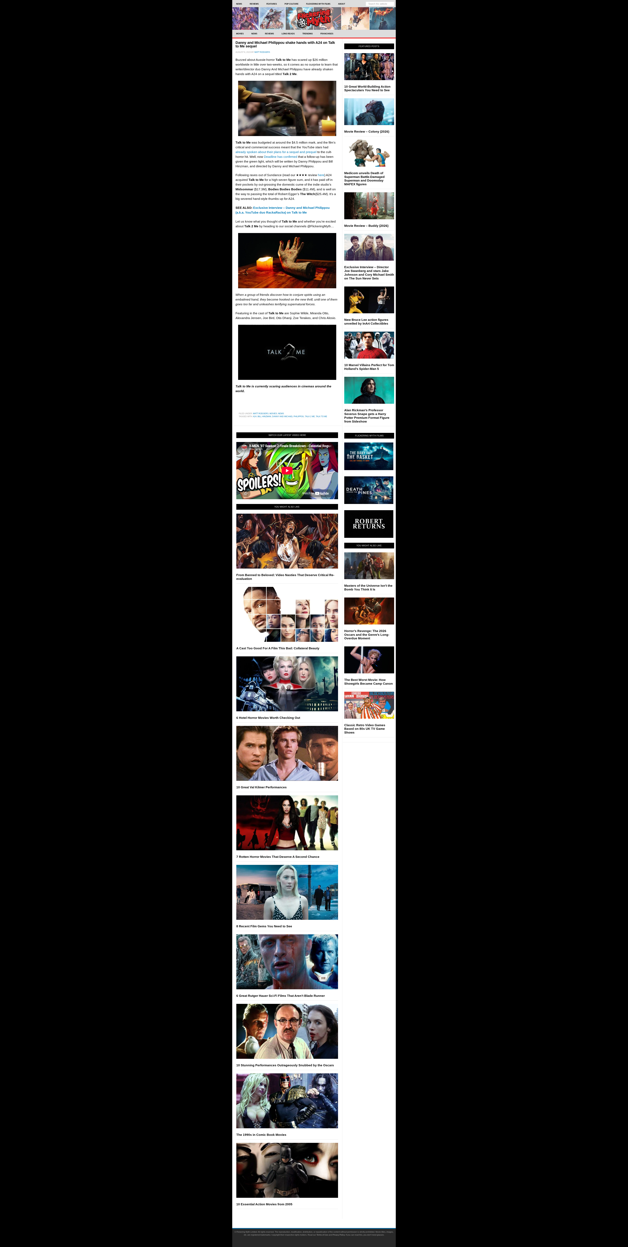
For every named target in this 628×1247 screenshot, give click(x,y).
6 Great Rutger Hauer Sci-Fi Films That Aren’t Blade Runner (280, 995)
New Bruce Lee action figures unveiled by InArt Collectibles (366, 321)
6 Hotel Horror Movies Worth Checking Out (268, 717)
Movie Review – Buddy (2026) (366, 225)
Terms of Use (322, 1235)
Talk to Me (321, 416)
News (281, 413)
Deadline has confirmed (280, 156)
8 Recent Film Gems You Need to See (264, 926)
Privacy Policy (338, 1235)
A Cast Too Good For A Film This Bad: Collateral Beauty (277, 648)
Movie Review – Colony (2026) (366, 131)
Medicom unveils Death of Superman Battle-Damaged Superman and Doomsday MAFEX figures (364, 178)
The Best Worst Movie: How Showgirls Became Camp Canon (368, 681)
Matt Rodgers (261, 413)
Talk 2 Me (310, 416)
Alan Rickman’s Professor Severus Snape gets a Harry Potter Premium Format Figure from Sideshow (366, 415)
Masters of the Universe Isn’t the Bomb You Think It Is (368, 587)
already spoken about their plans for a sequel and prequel (276, 152)
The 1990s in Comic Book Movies (261, 1134)
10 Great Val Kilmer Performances (261, 787)
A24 (255, 416)
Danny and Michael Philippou (288, 416)
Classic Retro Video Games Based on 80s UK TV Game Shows (364, 728)
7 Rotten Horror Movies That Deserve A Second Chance (277, 856)
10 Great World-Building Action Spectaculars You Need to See (367, 88)
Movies (273, 413)
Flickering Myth (314, 18)
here (321, 175)
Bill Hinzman (264, 416)
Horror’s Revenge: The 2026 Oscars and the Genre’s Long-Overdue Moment (366, 634)
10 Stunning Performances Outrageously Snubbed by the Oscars (285, 1065)
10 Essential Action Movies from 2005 (264, 1204)
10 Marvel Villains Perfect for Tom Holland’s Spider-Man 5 (369, 367)
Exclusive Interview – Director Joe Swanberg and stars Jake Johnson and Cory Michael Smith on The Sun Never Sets (369, 272)
